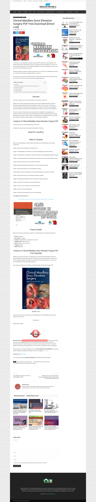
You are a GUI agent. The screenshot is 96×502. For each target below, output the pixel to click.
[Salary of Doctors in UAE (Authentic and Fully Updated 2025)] (65, 32)
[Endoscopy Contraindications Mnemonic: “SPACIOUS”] (65, 135)
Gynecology (15, 424)
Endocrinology (16, 408)
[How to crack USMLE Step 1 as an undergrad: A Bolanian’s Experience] (65, 24)
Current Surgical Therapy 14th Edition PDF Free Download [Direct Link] (35, 411)
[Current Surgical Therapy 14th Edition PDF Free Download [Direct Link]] (36, 404)
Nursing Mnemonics (61, 11)
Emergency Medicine (48, 408)
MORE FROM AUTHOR (32, 396)
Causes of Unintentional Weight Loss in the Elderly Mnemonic (75, 103)
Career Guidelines (40, 11)
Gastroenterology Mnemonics (75, 42)
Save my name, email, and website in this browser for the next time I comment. (30, 462)
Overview (17, 84)
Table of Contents (18, 89)
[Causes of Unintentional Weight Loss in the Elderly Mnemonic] (65, 103)
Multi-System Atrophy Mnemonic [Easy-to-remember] (74, 126)
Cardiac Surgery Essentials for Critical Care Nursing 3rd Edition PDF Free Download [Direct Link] (51, 428)
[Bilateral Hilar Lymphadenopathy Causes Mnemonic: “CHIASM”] (65, 159)
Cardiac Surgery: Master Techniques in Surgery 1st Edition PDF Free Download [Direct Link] (36, 428)
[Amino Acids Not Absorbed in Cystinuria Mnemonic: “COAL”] (65, 56)
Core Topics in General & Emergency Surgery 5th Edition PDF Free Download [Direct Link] (51, 411)
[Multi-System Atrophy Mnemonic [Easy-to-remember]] (65, 127)
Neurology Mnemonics (73, 66)
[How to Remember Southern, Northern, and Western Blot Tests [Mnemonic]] (65, 143)
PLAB (34, 11)
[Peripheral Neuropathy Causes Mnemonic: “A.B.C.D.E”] (65, 64)
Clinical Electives (69, 11)
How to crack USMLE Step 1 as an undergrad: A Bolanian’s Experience (76, 24)
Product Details (18, 90)
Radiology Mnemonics (73, 161)
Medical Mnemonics (50, 11)
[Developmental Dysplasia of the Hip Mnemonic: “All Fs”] (65, 48)
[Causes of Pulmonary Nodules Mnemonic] (65, 167)
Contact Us (30, 0)
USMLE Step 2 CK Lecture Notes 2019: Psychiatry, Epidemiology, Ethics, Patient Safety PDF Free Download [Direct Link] (49, 377)
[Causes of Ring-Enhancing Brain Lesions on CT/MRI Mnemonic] (65, 175)
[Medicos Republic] (48, 6)
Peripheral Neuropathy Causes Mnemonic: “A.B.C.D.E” (74, 63)
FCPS (30, 11)
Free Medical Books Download (22, 15)
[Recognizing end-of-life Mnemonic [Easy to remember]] (65, 111)
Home (15, 11)
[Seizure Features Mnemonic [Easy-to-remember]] (65, 96)
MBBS (19, 11)
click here (45, 350)
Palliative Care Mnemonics (74, 105)
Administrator (17, 29)
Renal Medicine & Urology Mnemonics (74, 58)
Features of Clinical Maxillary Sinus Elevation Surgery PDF (27, 86)
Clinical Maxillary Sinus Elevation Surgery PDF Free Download (25, 363)
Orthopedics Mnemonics (74, 48)
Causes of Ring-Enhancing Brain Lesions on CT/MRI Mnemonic (75, 174)
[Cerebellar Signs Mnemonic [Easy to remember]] (65, 88)
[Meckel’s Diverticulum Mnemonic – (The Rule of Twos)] (65, 40)
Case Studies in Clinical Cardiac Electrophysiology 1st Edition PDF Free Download (35, 199)
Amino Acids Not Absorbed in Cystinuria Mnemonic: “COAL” (76, 55)
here (73, 491)
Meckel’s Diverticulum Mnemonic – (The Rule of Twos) (75, 39)
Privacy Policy (35, 0)
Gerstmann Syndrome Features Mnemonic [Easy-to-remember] (75, 79)
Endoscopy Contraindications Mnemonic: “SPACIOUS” (75, 134)
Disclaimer (41, 0)
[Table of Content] (45, 83)
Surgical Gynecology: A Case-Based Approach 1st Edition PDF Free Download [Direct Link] (20, 428)
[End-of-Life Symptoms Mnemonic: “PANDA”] (65, 119)
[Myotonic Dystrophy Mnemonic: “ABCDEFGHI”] (65, 72)
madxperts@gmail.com (50, 493)
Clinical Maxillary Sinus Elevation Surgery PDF (41, 361)
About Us (25, 0)
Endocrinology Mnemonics (74, 152)
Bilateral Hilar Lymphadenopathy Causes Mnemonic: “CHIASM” (75, 158)
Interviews (25, 11)
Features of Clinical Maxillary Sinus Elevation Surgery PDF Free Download (30, 92)
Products (76, 11)
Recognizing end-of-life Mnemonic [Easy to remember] (75, 110)
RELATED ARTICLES (19, 396)
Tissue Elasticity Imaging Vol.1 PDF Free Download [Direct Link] (21, 376)
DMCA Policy (46, 0)
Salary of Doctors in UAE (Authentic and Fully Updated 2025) (75, 31)
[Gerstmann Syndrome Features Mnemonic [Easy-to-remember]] (65, 80)
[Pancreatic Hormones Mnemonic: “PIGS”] (65, 152)
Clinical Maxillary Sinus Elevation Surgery (24, 361)
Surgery (30, 15)
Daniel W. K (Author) (19, 87)
